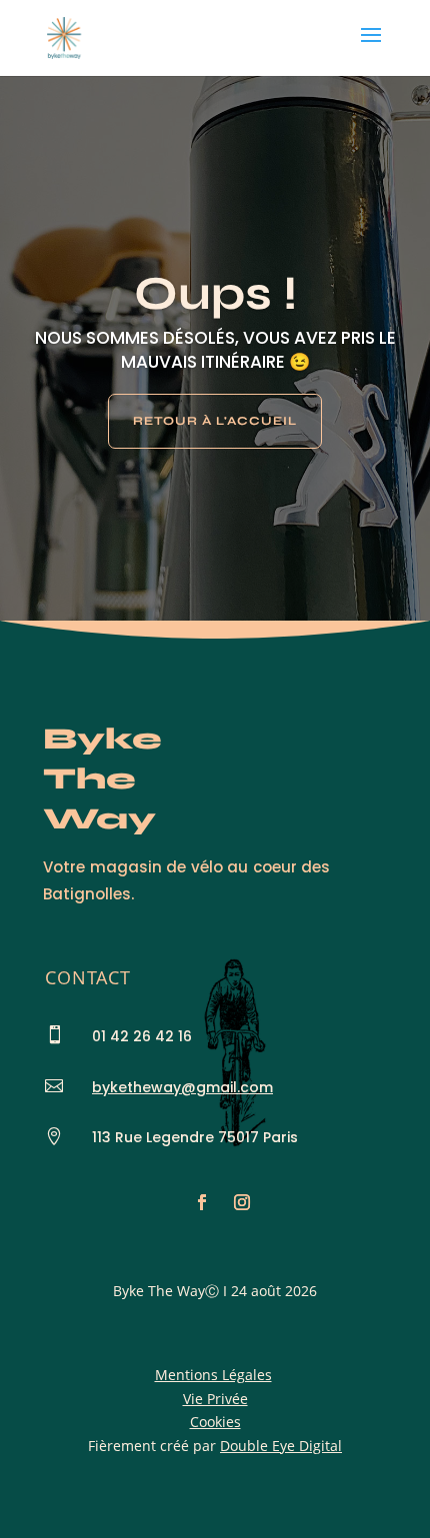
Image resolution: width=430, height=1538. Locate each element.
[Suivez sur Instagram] (242, 1202)
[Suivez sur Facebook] (202, 1202)
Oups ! (215, 293)
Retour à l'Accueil (215, 421)
